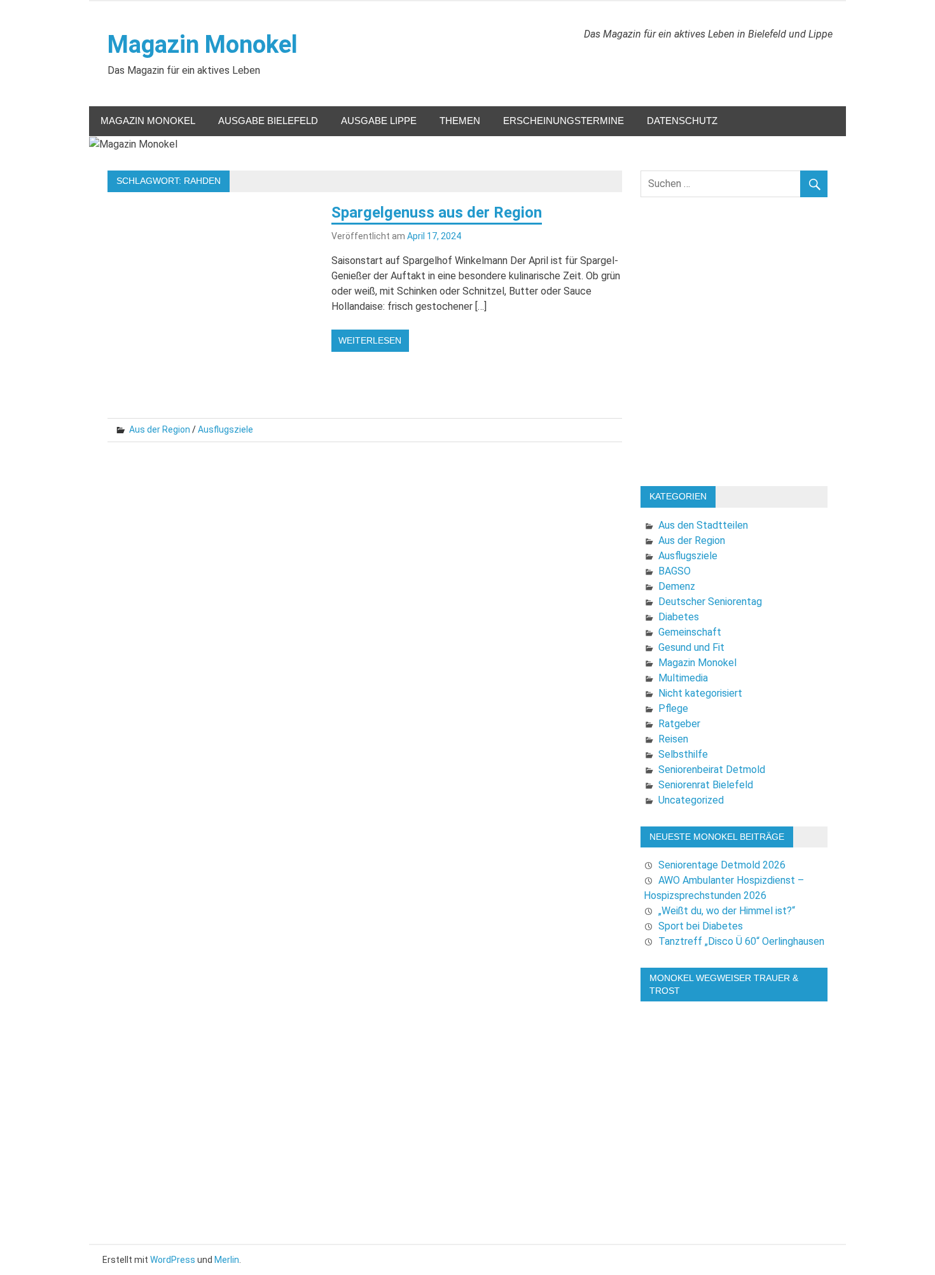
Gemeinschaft (689, 632)
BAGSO (674, 571)
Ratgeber (679, 724)
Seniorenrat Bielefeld (705, 785)
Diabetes (678, 617)
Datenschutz (682, 120)
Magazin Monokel (202, 45)
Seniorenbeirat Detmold (711, 769)
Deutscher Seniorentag (710, 602)
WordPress (172, 1260)
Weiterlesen (369, 340)
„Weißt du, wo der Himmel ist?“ (726, 911)
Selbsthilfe (683, 754)
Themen (460, 120)
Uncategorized (691, 800)
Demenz (676, 586)
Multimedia (683, 678)
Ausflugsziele (225, 429)
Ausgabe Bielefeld (268, 120)
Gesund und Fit (691, 647)
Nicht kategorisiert (700, 693)
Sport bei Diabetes (700, 926)
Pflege (673, 708)
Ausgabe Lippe (379, 120)
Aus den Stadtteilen (703, 525)
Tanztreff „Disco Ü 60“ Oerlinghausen (741, 941)
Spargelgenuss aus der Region (436, 212)
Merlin (226, 1260)
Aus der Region (159, 429)
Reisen (673, 739)
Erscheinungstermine (563, 120)
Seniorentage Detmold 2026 (722, 865)
